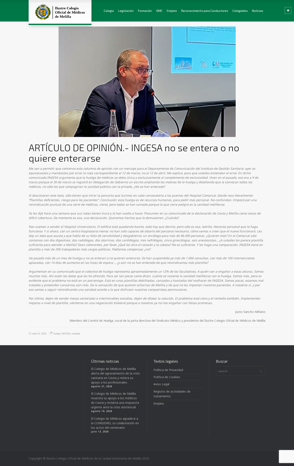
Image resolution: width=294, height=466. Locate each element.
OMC (159, 10)
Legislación (126, 10)
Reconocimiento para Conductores (204, 10)
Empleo (172, 10)
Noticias (257, 10)
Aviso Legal (161, 384)
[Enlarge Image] (147, 81)
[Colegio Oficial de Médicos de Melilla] (60, 12)
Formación (145, 10)
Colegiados (240, 10)
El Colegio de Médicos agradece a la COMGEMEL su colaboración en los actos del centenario (115, 423)
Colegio (109, 10)
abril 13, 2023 (39, 333)
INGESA (66, 333)
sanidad (76, 333)
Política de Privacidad (168, 370)
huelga (56, 333)
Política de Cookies (166, 377)
